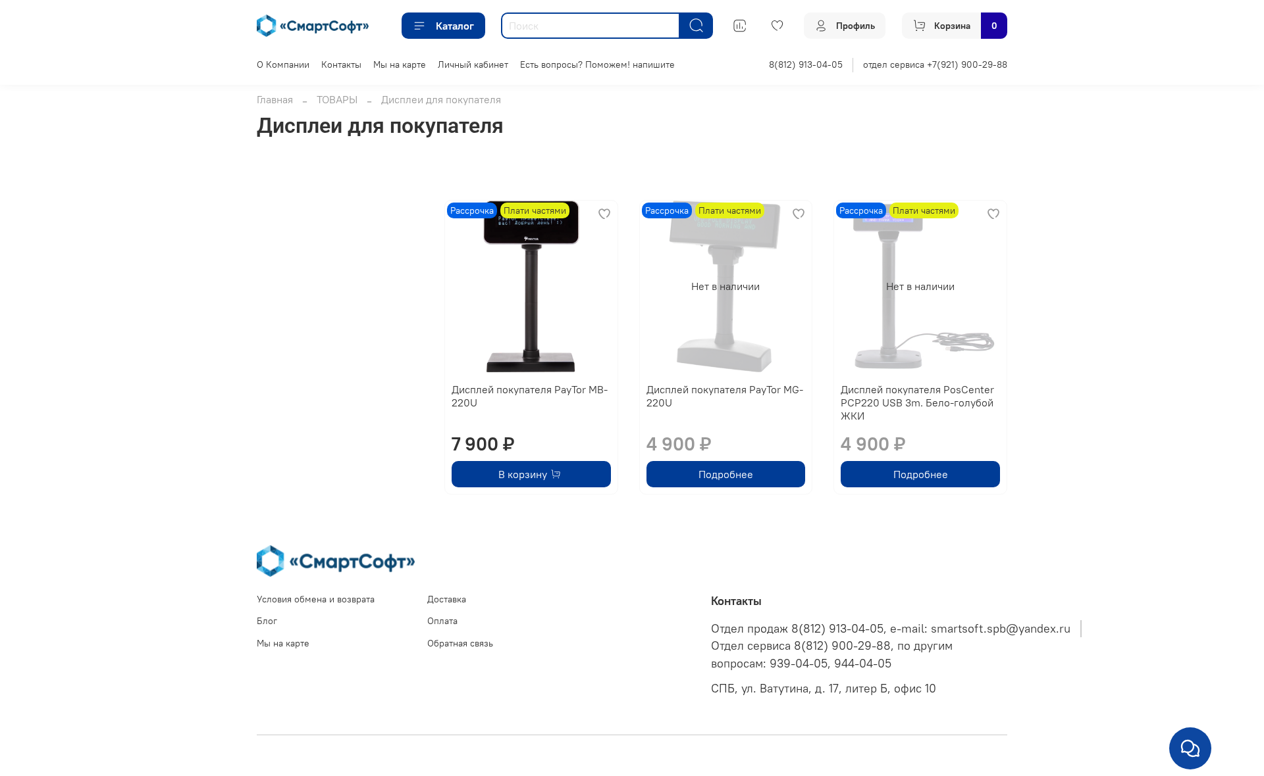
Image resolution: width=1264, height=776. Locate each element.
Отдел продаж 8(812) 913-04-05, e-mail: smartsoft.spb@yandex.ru (890, 628)
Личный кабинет (473, 64)
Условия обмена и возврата (316, 599)
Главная (275, 99)
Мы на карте (399, 64)
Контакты (341, 64)
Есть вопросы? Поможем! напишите (597, 64)
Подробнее (725, 474)
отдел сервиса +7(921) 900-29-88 (935, 64)
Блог (267, 621)
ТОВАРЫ (337, 99)
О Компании (283, 64)
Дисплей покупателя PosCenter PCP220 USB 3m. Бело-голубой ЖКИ (917, 402)
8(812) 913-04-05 (806, 64)
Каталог (455, 25)
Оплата (442, 621)
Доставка (446, 599)
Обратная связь (460, 643)
